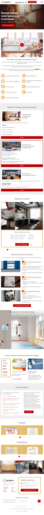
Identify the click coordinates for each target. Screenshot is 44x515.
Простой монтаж (4, 366)
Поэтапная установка (5, 372)
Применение (5, 487)
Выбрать (22, 137)
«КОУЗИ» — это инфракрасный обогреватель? (9, 410)
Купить (20, 25)
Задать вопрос (29, 411)
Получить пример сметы (22, 244)
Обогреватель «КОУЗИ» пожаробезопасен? (11, 413)
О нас (12, 489)
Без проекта (5, 363)
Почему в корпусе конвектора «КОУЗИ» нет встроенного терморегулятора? (11, 404)
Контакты (13, 491)
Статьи (12, 487)
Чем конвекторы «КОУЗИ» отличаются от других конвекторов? (11, 393)
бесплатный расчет (29, 490)
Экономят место (5, 369)
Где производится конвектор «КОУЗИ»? (10, 407)
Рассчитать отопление (8, 25)
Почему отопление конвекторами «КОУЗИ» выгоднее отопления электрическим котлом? (11, 400)
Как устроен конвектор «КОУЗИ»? (9, 396)
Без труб (4, 360)
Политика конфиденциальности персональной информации (22, 508)
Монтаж (5, 491)
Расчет (4, 489)
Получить (22, 305)
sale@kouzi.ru (25, 483)
